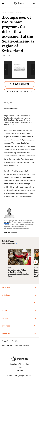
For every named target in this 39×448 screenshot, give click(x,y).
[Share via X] (8, 103)
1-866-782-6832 (12, 341)
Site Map (19, 370)
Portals (19, 367)
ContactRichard (10, 232)
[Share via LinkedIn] (5, 103)
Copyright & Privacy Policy (19, 364)
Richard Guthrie (12, 109)
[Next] (35, 261)
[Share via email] (11, 103)
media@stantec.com (21, 345)
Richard (6, 223)
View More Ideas (8, 243)
